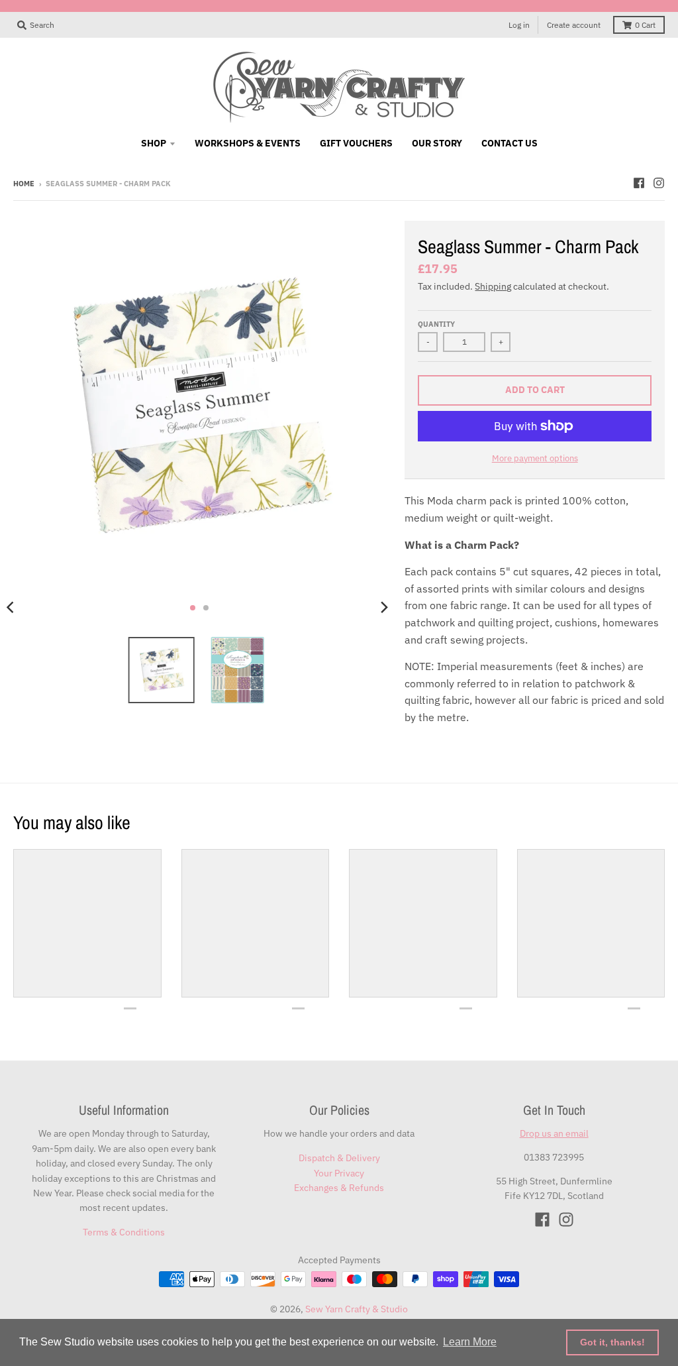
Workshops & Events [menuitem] (248, 143)
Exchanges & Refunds (339, 1188)
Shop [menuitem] (153, 143)
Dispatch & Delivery (339, 1158)
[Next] (383, 607)
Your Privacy (339, 1173)
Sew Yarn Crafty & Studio (356, 1309)
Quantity (436, 324)
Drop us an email (554, 1133)
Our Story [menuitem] (437, 143)
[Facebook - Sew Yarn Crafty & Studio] (639, 183)
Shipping (493, 286)
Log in (519, 25)
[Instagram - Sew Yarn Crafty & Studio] (659, 183)
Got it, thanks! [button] (612, 1342)
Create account (574, 25)
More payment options (535, 458)
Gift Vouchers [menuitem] (356, 143)
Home (23, 183)
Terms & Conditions (124, 1232)
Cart (645, 25)
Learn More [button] (470, 1341)
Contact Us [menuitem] (509, 143)
